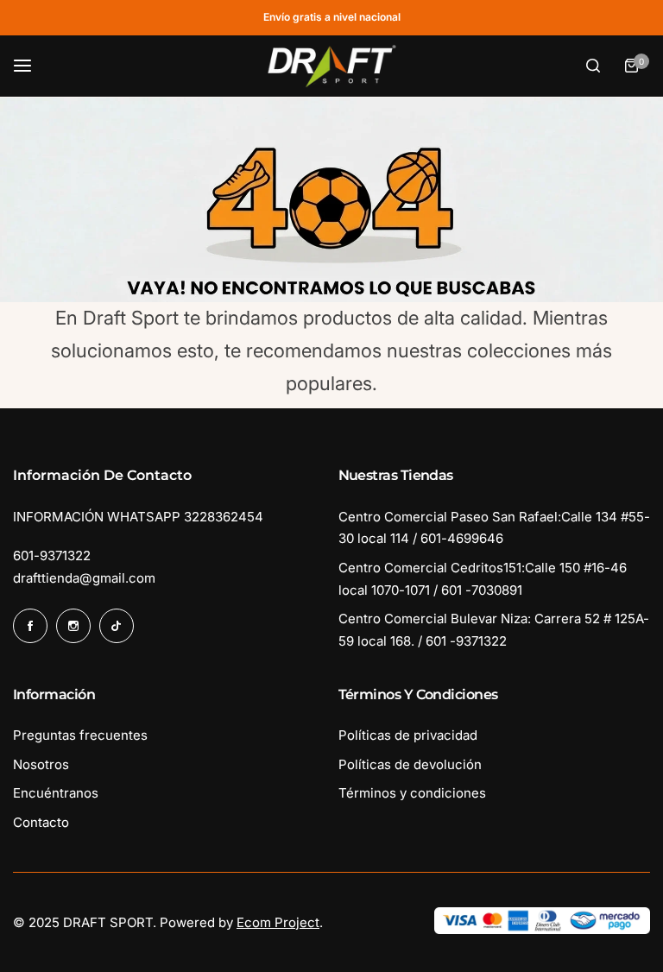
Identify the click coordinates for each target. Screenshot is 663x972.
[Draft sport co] (331, 66)
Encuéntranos (55, 793)
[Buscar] (593, 66)
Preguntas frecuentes (80, 735)
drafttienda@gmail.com (84, 578)
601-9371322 (52, 555)
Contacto (41, 822)
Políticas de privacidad (407, 735)
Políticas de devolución (410, 764)
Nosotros (41, 764)
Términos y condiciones (412, 793)
